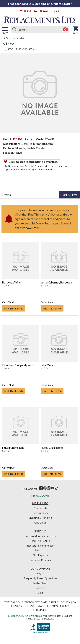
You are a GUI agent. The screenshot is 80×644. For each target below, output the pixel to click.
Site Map (41, 602)
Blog (40, 592)
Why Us (40, 573)
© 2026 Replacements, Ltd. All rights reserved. (31, 616)
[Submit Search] (14, 29)
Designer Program (40, 560)
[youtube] (52, 488)
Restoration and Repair (40, 545)
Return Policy (40, 512)
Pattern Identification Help (40, 535)
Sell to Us (40, 550)
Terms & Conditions (18, 602)
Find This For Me (13, 308)
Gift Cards (40, 522)
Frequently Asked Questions (40, 578)
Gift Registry (40, 555)
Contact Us (40, 508)
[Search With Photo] (65, 29)
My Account (40, 495)
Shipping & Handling (40, 517)
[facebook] (41, 488)
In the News (40, 583)
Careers (40, 587)
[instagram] (48, 488)
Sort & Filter (69, 194)
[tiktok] (56, 488)
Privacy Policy (59, 602)
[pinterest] (45, 488)
